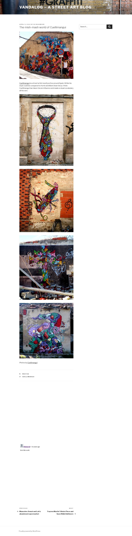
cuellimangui (28, 376)
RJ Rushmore (39, 24)
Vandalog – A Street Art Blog (55, 7)
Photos (25, 374)
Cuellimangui (24, 83)
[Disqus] (46, 410)
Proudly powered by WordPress (29, 531)
